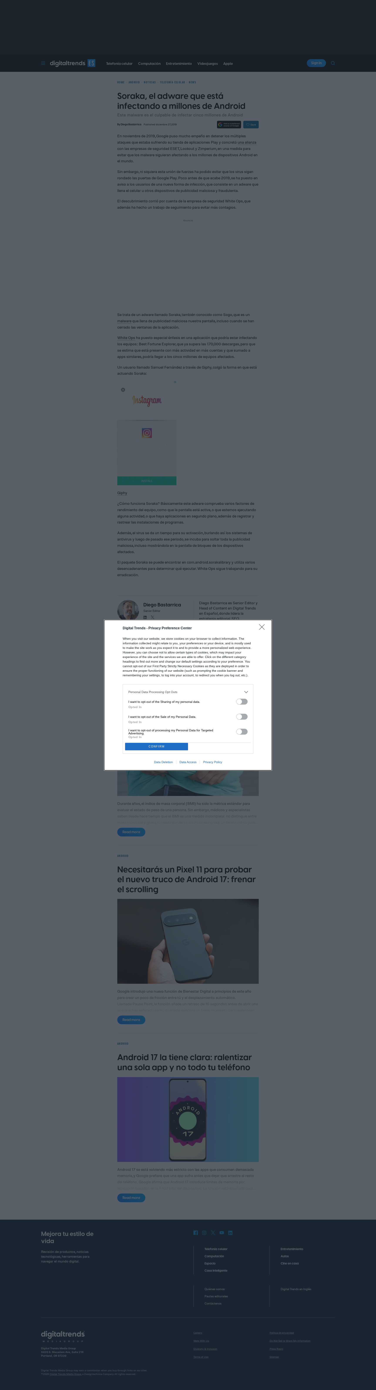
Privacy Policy (212, 762)
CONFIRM (157, 746)
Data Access (188, 762)
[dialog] (188, 695)
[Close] (263, 628)
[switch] (242, 702)
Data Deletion (163, 762)
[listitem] (188, 692)
